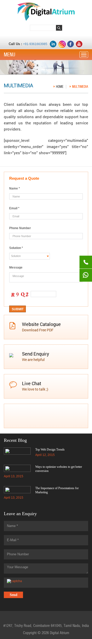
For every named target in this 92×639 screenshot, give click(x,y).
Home (59, 87)
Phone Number (20, 228)
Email (14, 208)
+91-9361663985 (35, 44)
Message (15, 267)
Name (14, 188)
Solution (16, 248)
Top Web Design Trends (50, 449)
